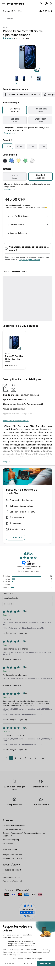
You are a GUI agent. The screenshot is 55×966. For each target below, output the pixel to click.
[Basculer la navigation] (3, 3)
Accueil (10, 19)
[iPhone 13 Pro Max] (14, 342)
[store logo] (15, 3)
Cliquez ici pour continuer (29, 260)
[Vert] (25, 160)
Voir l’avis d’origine (9, 633)
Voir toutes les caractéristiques (16, 420)
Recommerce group (11, 839)
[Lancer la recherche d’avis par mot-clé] (51, 604)
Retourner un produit (11, 877)
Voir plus (6, 461)
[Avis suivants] (48, 758)
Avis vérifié (8, 615)
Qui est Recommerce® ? (13, 829)
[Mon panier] (51, 3)
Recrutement (8, 843)
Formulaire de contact (12, 870)
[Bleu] (11, 160)
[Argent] (32, 160)
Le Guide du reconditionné (14, 825)
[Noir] (5, 160)
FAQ (4, 873)
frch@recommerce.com (12, 855)
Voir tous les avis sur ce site (28, 571)
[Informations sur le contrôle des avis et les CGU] (40, 567)
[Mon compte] (46, 3)
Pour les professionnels (13, 881)
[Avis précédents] (7, 758)
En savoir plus (9, 133)
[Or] (18, 160)
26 (43, 758)
